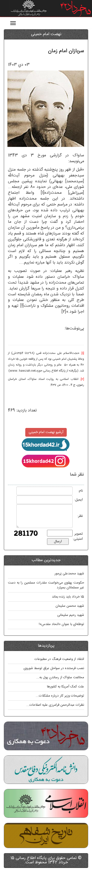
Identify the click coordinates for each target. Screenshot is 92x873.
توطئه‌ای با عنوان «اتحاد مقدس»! (61, 624)
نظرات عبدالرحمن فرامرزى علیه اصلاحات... (55, 705)
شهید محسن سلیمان (69, 606)
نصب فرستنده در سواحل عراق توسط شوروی (54, 668)
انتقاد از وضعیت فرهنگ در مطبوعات (59, 659)
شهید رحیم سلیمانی (70, 615)
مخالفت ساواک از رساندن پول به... (60, 677)
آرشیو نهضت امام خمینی (46, 432)
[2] (63, 311)
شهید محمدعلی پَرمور (69, 573)
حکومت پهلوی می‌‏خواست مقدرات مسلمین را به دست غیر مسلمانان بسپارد (46, 585)
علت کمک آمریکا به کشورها (65, 686)
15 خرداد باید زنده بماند (68, 597)
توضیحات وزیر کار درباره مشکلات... (60, 696)
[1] (42, 192)
